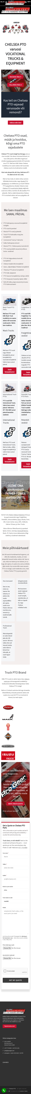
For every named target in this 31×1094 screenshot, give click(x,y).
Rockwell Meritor (22, 531)
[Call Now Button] (4, 1090)
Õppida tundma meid (9, 1026)
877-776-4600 (23, 848)
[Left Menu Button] (6, 2)
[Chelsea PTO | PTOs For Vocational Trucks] (16, 10)
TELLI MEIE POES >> (15, 85)
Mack (19, 519)
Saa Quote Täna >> (15, 77)
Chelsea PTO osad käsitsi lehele (13, 188)
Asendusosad (10, 161)
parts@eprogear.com (9, 1050)
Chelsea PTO (12, 1088)
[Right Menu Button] (25, 2)
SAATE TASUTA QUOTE (15, 804)
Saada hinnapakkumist (10, 370)
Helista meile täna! (15, 123)
